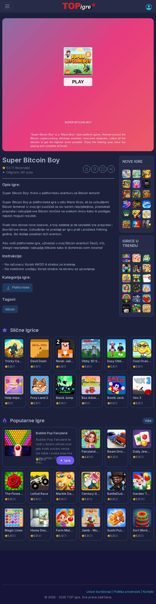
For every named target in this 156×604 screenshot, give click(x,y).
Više (148, 421)
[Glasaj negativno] (94, 169)
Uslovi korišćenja (98, 592)
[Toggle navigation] (7, 6)
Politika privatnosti (127, 592)
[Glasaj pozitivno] (86, 169)
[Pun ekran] (103, 169)
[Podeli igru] (111, 169)
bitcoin (10, 309)
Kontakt (148, 592)
